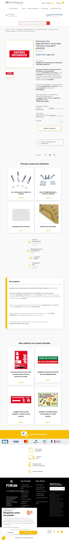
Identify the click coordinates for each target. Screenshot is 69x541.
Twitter (58, 531)
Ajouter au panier (50, 128)
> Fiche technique (41, 491)
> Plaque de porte (26, 499)
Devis (23, 8)
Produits (12, 15)
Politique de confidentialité (24, 538)
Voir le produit (21, 182)
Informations (13, 8)
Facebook (54, 531)
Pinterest (54, 155)
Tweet (49, 155)
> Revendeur (39, 485)
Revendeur (44, 8)
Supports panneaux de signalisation (48, 142)
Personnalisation (33, 8)
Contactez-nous (55, 8)
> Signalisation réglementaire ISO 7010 (26, 486)
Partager (45, 155)
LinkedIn (61, 531)
